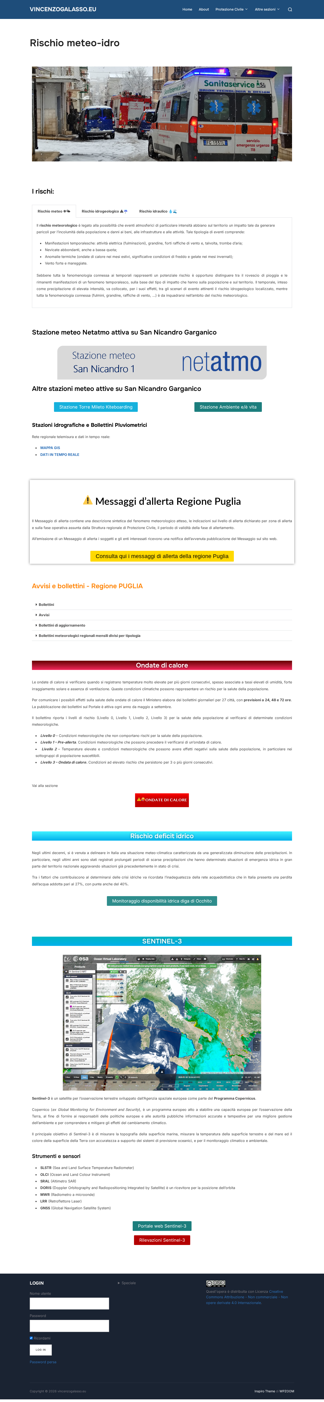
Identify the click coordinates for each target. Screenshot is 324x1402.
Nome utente (40, 1293)
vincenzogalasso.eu (63, 9)
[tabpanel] (162, 263)
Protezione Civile (230, 9)
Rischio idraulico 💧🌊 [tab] (158, 211)
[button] (162, 604)
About (204, 9)
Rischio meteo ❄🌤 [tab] (54, 211)
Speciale (129, 1283)
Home (187, 9)
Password (38, 1315)
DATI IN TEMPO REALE (59, 454)
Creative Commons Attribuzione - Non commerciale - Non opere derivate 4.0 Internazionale (247, 1297)
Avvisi (44, 615)
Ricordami (41, 1338)
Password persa (43, 1362)
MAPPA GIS (50, 448)
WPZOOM (286, 1391)
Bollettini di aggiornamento (62, 625)
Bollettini (46, 604)
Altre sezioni (265, 9)
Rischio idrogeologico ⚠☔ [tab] (105, 211)
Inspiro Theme (265, 1391)
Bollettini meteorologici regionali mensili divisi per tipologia (89, 635)
